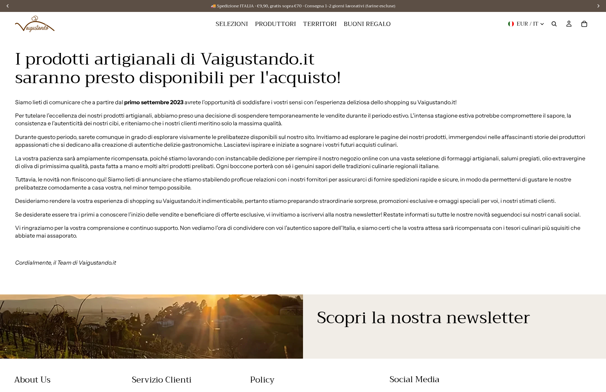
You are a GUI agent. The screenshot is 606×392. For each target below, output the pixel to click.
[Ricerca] (554, 24)
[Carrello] (584, 24)
